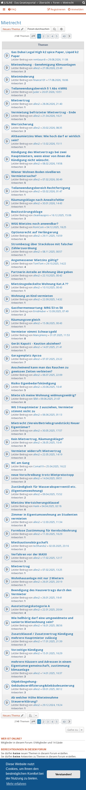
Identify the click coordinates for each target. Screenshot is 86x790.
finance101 (39, 80)
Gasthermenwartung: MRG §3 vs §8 (37, 308)
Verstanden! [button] (63, 774)
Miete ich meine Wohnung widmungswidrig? (43, 395)
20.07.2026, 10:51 (52, 92)
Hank (36, 506)
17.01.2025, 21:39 (52, 641)
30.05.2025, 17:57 (52, 430)
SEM (35, 398)
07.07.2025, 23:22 (52, 359)
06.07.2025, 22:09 (52, 375)
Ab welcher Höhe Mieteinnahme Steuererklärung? (34, 699)
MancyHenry (40, 335)
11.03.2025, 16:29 (52, 534)
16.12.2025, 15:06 (61, 215)
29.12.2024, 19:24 (52, 705)
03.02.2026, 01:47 (52, 191)
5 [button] (56, 36)
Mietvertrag (20, 100)
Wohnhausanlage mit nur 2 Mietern (37, 578)
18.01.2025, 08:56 (52, 625)
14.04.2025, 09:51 (52, 478)
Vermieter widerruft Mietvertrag (36, 451)
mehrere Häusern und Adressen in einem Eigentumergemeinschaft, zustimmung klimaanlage (41, 665)
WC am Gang (20, 463)
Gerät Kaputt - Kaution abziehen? (36, 343)
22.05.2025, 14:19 (52, 454)
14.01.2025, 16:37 (52, 673)
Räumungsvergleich (25, 320)
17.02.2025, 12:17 (52, 558)
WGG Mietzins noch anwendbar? (34, 223)
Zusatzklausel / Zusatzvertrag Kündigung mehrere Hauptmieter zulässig (42, 636)
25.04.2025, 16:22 (56, 466)
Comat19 (38, 466)
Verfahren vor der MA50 (29, 554)
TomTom (38, 263)
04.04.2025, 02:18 (51, 506)
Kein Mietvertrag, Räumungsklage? (37, 439)
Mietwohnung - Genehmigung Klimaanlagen (43, 64)
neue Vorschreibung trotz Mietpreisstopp (42, 475)
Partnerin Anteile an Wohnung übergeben (42, 272)
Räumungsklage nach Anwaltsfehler (37, 200)
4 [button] (52, 36)
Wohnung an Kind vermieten (32, 296)
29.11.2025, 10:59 (52, 235)
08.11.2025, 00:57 (52, 251)
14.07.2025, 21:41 (52, 347)
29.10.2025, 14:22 (56, 263)
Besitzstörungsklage (26, 212)
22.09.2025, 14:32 (52, 299)
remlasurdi (39, 59)
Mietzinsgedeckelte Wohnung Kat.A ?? (39, 284)
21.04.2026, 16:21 (52, 116)
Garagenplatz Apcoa (26, 355)
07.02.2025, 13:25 (52, 569)
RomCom (38, 227)
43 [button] (64, 36)
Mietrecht (11, 22)
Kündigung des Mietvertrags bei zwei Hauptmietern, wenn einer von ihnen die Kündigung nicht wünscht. (40, 156)
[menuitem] (84, 3)
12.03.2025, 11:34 (52, 522)
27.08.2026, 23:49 (52, 68)
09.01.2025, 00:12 (52, 689)
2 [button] (43, 36)
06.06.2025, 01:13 (52, 414)
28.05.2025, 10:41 (52, 442)
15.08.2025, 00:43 (52, 323)
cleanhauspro (41, 215)
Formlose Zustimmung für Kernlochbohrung (44, 530)
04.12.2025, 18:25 (56, 227)
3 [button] (48, 36)
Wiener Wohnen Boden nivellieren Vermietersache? (35, 174)
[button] (33, 36)
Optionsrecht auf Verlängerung (34, 232)
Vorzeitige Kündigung (27, 650)
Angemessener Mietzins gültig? (34, 260)
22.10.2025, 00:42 (52, 275)
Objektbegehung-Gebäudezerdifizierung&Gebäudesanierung (42, 683)
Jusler (36, 92)
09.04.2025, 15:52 (52, 494)
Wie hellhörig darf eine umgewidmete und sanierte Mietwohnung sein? (42, 620)
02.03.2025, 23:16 (59, 546)
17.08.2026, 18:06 (58, 80)
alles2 (36, 68)
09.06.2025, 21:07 (50, 398)
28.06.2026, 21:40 (52, 104)
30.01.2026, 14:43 (52, 203)
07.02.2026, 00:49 (52, 179)
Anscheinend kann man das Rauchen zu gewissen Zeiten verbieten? (39, 369)
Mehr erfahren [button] (16, 783)
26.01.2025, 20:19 (52, 581)
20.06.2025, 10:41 (52, 387)
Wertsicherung (22, 124)
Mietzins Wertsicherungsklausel (35, 502)
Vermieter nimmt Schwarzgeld (34, 331)
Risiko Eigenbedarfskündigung (33, 383)
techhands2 (39, 546)
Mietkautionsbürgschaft (29, 542)
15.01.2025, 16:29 (52, 653)
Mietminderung (22, 76)
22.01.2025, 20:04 (52, 609)
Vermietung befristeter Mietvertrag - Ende (43, 112)
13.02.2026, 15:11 (52, 143)
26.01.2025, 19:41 (52, 597)
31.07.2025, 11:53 (60, 335)
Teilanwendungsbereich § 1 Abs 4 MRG (39, 88)
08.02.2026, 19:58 (52, 163)
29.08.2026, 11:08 (58, 59)
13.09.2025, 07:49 (58, 311)
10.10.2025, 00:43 (52, 287)
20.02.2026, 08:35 (52, 127)
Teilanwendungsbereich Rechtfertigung (40, 188)
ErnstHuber (39, 311)
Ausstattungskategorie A (30, 606)
